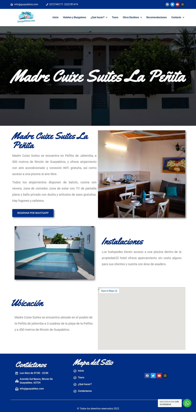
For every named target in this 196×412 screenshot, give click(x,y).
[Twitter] (172, 4)
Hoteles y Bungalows (74, 17)
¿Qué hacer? (97, 17)
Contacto (176, 17)
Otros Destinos (131, 17)
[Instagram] (182, 4)
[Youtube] (177, 4)
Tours (115, 17)
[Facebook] (167, 4)
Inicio (55, 17)
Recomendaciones (156, 17)
